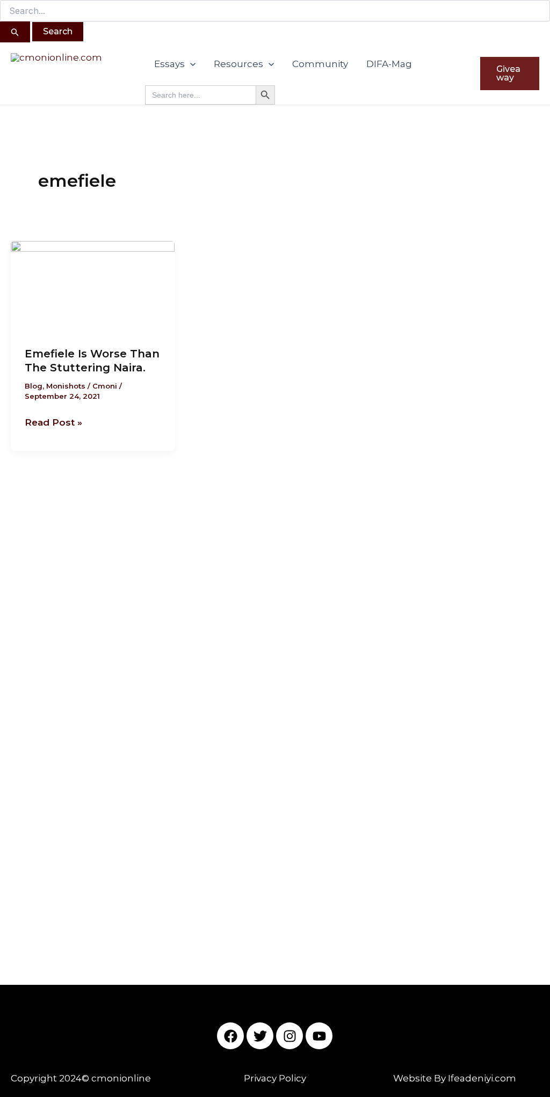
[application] (190, 63)
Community (320, 63)
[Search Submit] (15, 31)
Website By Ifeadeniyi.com (454, 1078)
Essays (169, 63)
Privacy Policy (275, 1078)
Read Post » (53, 421)
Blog (33, 386)
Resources (238, 63)
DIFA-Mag (389, 63)
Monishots (65, 386)
